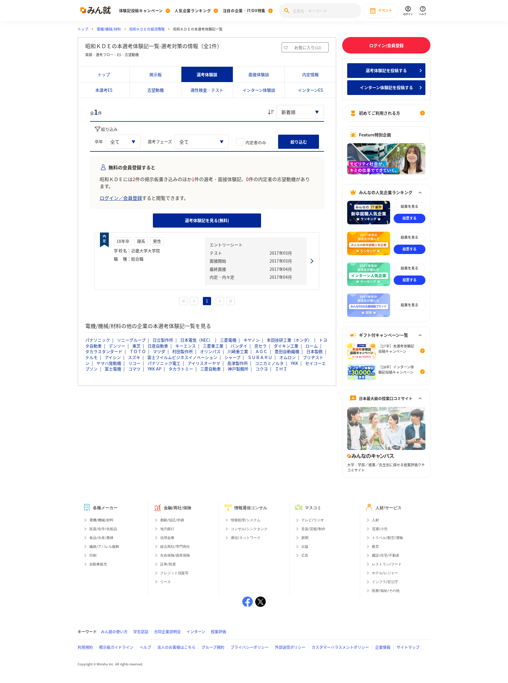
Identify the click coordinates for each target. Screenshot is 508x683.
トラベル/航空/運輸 (387, 538)
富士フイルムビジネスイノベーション (182, 357)
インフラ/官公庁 (385, 582)
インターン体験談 (259, 90)
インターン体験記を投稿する (386, 87)
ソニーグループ (131, 340)
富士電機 (113, 369)
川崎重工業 (238, 351)
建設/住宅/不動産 (386, 555)
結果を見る (409, 206)
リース (165, 582)
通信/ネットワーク (245, 538)
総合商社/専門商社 (175, 547)
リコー (134, 363)
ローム (311, 346)
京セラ (260, 346)
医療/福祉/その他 (386, 591)
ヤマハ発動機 (108, 363)
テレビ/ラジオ (312, 520)
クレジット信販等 (174, 573)
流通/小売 (379, 529)
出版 (304, 547)
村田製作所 (182, 351)
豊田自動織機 (287, 351)
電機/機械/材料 (109, 29)
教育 (375, 547)
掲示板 (155, 74)
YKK (294, 363)
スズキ (134, 357)
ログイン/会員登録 (386, 45)
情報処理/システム (245, 520)
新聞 (304, 538)
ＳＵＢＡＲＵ (260, 357)
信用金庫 (167, 538)
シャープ (232, 357)
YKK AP (154, 369)
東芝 (136, 346)
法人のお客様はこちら (176, 647)
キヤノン (251, 340)
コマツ (134, 369)
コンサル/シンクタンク (249, 529)
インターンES (310, 90)
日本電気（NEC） (196, 340)
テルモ (91, 357)
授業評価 (218, 631)
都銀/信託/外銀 (172, 520)
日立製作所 (163, 340)
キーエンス (185, 346)
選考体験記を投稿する (386, 70)
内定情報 (310, 74)
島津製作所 (237, 363)
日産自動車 (158, 346)
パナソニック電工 (164, 363)
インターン (195, 631)
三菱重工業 (213, 346)
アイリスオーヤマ (204, 363)
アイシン (113, 357)
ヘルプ (145, 647)
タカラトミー (180, 369)
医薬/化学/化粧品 (103, 529)
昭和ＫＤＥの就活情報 (147, 29)
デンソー (117, 346)
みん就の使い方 (114, 631)
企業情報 (382, 647)
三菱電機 (228, 340)
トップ (83, 29)
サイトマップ (408, 647)
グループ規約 (213, 647)
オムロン (287, 357)
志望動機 (155, 90)
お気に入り (307, 47)
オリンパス (210, 351)
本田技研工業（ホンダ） (289, 340)
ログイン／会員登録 (121, 197)
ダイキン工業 (286, 346)
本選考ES (103, 90)
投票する (409, 218)
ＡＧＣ (261, 351)
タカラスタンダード (103, 351)
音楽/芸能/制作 (313, 529)
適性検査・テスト (206, 90)
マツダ (159, 351)
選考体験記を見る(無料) (207, 220)
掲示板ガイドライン (116, 647)
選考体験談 (207, 74)
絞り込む (298, 142)
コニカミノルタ (269, 363)
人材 (375, 520)
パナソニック (97, 340)
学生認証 (140, 631)
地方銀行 (167, 529)
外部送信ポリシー (290, 647)
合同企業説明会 (167, 631)
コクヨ (261, 369)
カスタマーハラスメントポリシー (340, 647)
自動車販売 (98, 564)
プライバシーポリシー (249, 647)
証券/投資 (168, 564)
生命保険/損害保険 (175, 555)
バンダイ (238, 346)
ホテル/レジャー (385, 573)
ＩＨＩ (281, 369)
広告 (304, 555)
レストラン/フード (387, 564)
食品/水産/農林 (101, 538)
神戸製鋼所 (238, 369)
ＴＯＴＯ (137, 351)
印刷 (92, 555)
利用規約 (85, 647)
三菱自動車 (210, 369)
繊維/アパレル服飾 (104, 547)
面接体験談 (258, 74)
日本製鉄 (314, 351)
